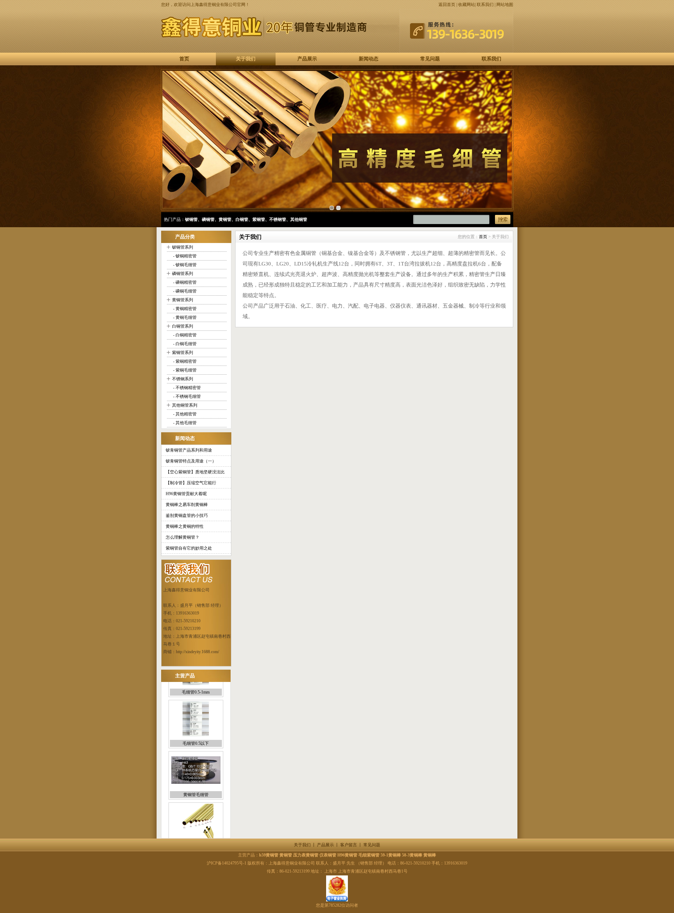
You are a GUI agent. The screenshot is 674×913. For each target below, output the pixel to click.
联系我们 (485, 4)
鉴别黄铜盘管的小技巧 (187, 515)
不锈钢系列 (182, 378)
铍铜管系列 (182, 247)
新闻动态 (368, 58)
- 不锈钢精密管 (186, 387)
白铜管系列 (182, 326)
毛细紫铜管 (368, 855)
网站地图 (504, 4)
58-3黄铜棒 (412, 855)
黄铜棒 (429, 855)
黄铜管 (285, 855)
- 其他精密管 (184, 414)
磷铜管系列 (182, 273)
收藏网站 (466, 4)
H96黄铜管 (347, 855)
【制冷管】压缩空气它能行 (191, 482)
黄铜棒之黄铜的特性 (185, 526)
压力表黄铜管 (305, 855)
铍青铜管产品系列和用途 (189, 450)
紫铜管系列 (182, 352)
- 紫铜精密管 (184, 361)
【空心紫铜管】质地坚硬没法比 (195, 471)
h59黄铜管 (268, 855)
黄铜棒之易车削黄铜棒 (187, 504)
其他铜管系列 (184, 405)
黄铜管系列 (182, 299)
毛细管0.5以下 (196, 728)
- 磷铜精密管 (184, 282)
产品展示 (307, 58)
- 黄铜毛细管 (184, 317)
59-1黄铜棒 (391, 855)
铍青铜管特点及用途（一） (191, 461)
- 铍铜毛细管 (184, 264)
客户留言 (348, 844)
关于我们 (246, 58)
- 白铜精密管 (184, 335)
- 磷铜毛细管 (184, 291)
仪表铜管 (327, 855)
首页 (184, 58)
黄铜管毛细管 (196, 779)
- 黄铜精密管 (184, 308)
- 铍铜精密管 (184, 256)
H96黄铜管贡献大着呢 (186, 493)
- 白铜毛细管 (184, 343)
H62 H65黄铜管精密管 (195, 830)
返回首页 (446, 4)
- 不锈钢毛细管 (186, 396)
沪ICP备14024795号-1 (226, 863)
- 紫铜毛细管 (184, 370)
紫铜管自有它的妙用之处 (189, 548)
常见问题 (430, 58)
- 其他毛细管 (184, 422)
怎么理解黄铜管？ (182, 537)
